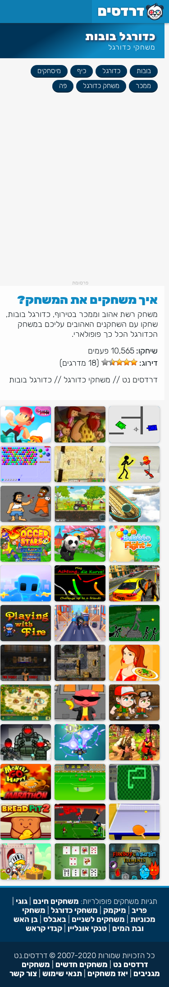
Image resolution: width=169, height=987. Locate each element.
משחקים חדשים (81, 964)
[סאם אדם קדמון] (80, 440)
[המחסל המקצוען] (80, 678)
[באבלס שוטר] (25, 480)
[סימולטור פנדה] (80, 559)
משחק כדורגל (101, 86)
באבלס (54, 919)
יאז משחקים (107, 973)
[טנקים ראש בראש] (134, 440)
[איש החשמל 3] (134, 480)
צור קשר (23, 973)
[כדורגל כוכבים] (25, 559)
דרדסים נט (140, 380)
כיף (81, 71)
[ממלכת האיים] (25, 718)
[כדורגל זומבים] (80, 837)
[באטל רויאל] (134, 758)
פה (63, 86)
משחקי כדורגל (131, 47)
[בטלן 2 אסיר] (25, 520)
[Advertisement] (84, 195)
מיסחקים (49, 71)
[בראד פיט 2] (25, 837)
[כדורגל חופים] (80, 480)
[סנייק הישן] (134, 798)
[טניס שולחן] (134, 837)
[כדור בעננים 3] (134, 520)
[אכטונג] (80, 599)
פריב (139, 910)
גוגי (21, 901)
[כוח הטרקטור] (80, 520)
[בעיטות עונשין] (80, 798)
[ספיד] (80, 877)
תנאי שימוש (62, 973)
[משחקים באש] (25, 639)
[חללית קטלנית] (80, 758)
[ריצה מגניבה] (80, 639)
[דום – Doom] (25, 678)
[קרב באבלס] (134, 559)
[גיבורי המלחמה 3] (25, 758)
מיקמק (114, 910)
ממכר (143, 86)
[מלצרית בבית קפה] (134, 678)
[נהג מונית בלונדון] (134, 599)
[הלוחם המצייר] (25, 599)
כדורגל (111, 71)
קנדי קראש (44, 928)
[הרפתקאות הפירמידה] (134, 718)
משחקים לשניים (98, 919)
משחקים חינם (56, 901)
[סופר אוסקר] (25, 440)
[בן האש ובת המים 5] (134, 877)
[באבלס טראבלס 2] (80, 718)
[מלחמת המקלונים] (134, 639)
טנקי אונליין (87, 928)
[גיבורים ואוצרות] (25, 877)
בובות (144, 71)
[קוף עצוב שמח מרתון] (25, 798)
